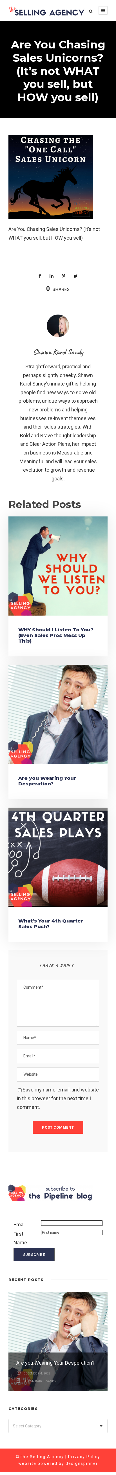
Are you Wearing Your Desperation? (47, 780)
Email (20, 1224)
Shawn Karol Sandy (58, 352)
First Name (20, 1238)
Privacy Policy (84, 1456)
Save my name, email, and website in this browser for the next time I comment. (58, 1098)
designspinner (82, 1463)
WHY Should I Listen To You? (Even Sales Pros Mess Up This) (55, 635)
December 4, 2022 (36, 1373)
